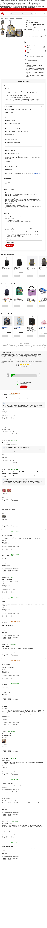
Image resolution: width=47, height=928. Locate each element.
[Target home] (2, 13)
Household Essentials (22, 2)
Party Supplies (16, 4)
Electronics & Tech (34, 3)
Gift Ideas (22, 4)
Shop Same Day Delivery (11, 7)
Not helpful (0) (26, 221)
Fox (46, 36)
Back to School (11, 0)
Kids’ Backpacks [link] (4, 345)
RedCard (22, 7)
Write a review (23, 386)
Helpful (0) (21, 221)
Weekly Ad (40, 6)
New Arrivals (13, 6)
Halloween (21, 0)
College (17, 0)
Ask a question (9, 245)
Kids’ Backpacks (19, 18)
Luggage (6, 18)
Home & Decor (40, 0)
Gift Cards (26, 4)
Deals (4, 6)
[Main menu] (7, 13)
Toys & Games (27, 3)
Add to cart (27, 42)
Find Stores (32, 7)
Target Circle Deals (34, 6)
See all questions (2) (10, 242)
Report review (15, 418)
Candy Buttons (28, 36)
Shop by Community (32, 4)
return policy (11, 209)
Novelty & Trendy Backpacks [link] (36, 345)
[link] (28, 27)
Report (30, 221)
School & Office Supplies (18, 3)
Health (7, 3)
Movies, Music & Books (8, 4)
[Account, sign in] (38, 13)
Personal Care (36, 2)
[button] (28, 27)
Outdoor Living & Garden (9, 2)
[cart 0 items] (44, 13)
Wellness (11, 3)
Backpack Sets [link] (27, 345)
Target (2, 18)
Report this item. (37, 173)
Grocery (16, 2)
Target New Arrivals (4, 0)
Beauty (31, 2)
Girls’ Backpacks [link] (12, 345)
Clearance (8, 6)
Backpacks (12, 18)
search (32, 14)
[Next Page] (45, 36)
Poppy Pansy (42, 36)
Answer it (8, 225)
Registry (18, 7)
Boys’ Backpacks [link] (20, 345)
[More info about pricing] (45, 30)
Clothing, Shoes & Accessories (30, 0)
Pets (5, 3)
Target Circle (27, 7)
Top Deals (28, 6)
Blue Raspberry (35, 36)
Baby (28, 2)
